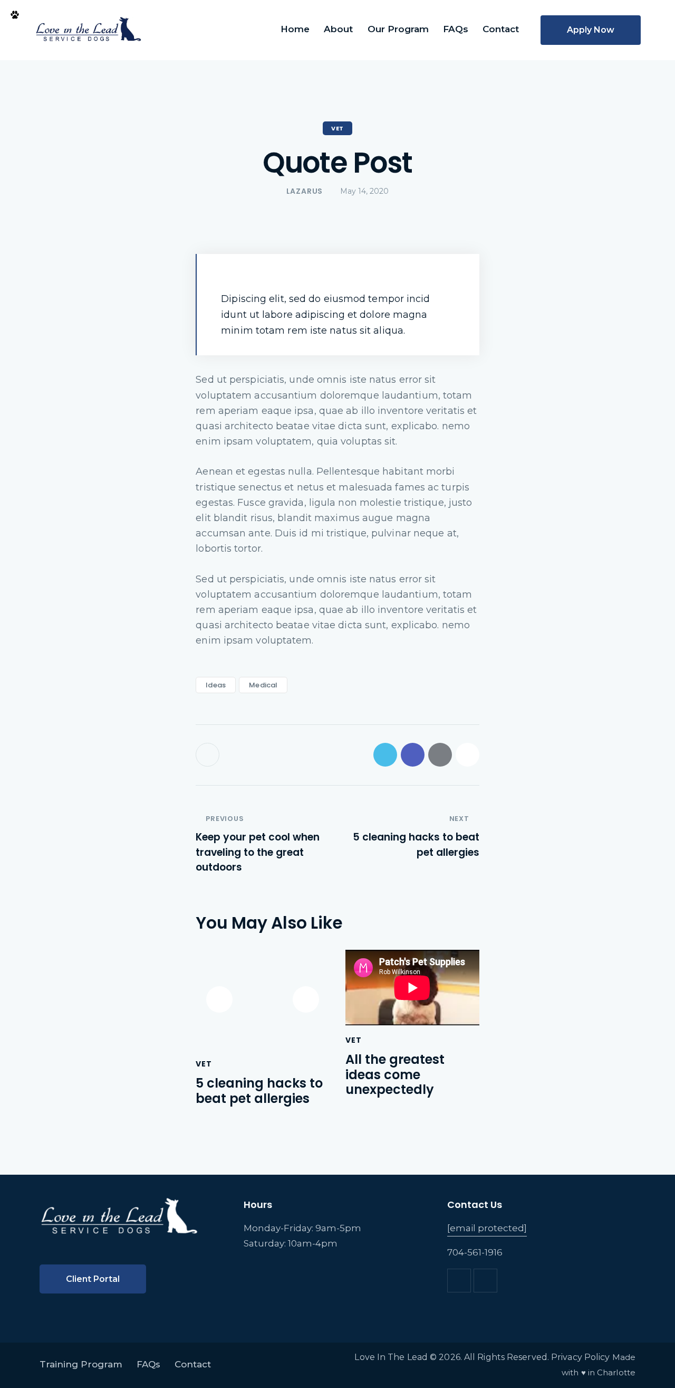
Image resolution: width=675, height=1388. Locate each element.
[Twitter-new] (385, 755)
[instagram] (485, 1280)
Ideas (216, 685)
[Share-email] (440, 755)
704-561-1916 (475, 1252)
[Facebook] (413, 755)
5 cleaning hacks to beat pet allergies (259, 1091)
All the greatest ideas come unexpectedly (395, 1075)
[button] (467, 755)
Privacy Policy (580, 1357)
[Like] (208, 755)
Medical (263, 685)
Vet (337, 128)
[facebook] (459, 1280)
